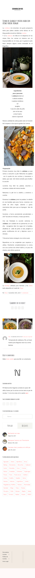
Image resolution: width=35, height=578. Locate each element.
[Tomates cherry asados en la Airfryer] (5, 448)
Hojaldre (18, 478)
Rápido (24, 491)
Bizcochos (20, 465)
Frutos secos (17, 475)
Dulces (5, 471)
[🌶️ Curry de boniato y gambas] (10, 324)
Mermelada (27, 485)
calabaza (7, 28)
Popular (10, 425)
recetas (24, 33)
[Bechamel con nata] (5, 434)
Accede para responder (27, 337)
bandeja (7, 285)
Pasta (17, 488)
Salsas (29, 491)
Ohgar (21, 288)
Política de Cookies (5, 558)
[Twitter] (15, 403)
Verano (23, 494)
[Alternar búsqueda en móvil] (28, 12)
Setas (4, 494)
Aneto (12, 462)
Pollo (12, 491)
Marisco (20, 485)
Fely (9, 337)
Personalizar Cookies (6, 553)
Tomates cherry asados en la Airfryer (19, 447)
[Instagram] (7, 403)
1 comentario (24, 293)
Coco (18, 468)
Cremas (24, 468)
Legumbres (19, 481)
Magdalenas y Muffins (9, 485)
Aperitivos (19, 462)
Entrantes (19, 471)
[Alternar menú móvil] (31, 12)
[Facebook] (4, 403)
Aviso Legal (5, 561)
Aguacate (6, 462)
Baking (5, 465)
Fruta (10, 475)
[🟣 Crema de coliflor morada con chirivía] (25, 324)
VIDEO (29, 494)
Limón (26, 481)
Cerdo (5, 468)
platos (30, 285)
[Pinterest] (11, 403)
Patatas (23, 488)
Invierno (12, 481)
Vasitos (17, 494)
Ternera (11, 494)
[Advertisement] (17, 517)
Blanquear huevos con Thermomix (18, 440)
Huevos (5, 481)
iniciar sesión (10, 359)
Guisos (5, 478)
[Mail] (17, 559)
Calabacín (28, 465)
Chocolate (12, 468)
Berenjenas (12, 465)
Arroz (25, 462)
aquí (27, 393)
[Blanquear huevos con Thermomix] (5, 441)
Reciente (25, 425)
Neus (6, 293)
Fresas (5, 475)
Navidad (5, 488)
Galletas (25, 475)
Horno (24, 478)
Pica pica (5, 491)
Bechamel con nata (14, 433)
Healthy (11, 478)
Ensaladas (12, 471)
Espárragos (27, 471)
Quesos (17, 491)
